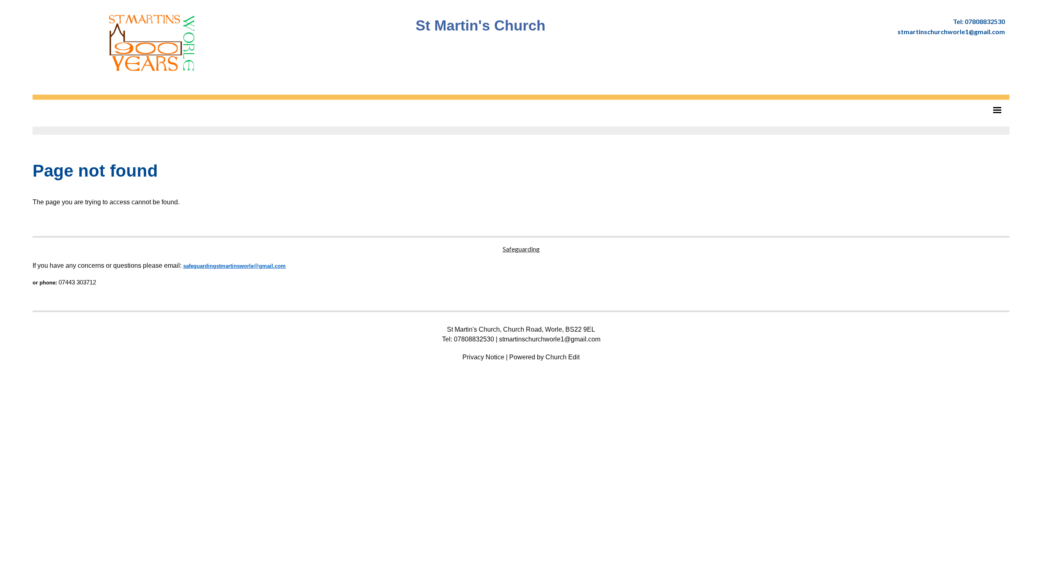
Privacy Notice (483, 357)
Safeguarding (521, 249)
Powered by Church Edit (544, 357)
